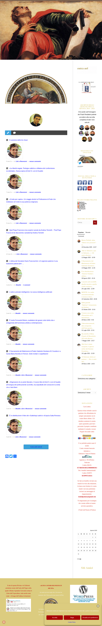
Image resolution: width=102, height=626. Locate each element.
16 (95, 544)
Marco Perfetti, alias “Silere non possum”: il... (89, 243)
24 (78, 550)
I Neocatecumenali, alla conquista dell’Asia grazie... (88, 326)
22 (92, 547)
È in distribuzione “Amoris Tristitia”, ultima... (88, 274)
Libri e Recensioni (21, 161)
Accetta (54, 617)
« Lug (79, 559)
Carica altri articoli (36, 447)
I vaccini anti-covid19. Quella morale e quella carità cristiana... (89, 284)
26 (84, 550)
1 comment (26, 285)
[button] (98, 606)
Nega (72, 617)
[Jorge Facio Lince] (36, 120)
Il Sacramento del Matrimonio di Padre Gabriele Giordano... (88, 263)
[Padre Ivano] (81, 129)
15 (92, 544)
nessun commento (35, 161)
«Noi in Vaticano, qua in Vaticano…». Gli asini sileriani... (89, 253)
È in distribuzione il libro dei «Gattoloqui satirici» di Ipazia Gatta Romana (34, 415)
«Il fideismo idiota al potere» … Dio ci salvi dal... (89, 359)
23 (95, 547)
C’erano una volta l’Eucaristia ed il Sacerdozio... (88, 315)
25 (81, 550)
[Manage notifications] (3, 622)
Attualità (18, 285)
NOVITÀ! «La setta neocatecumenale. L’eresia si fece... (88, 295)
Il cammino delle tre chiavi (18, 140)
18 (81, 547)
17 (78, 547)
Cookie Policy (72, 622)
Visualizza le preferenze (90, 617)
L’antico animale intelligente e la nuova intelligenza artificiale (30, 292)
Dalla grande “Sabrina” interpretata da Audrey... (89, 305)
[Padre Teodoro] (84, 141)
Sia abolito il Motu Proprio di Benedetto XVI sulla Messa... (89, 336)
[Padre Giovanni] (81, 135)
